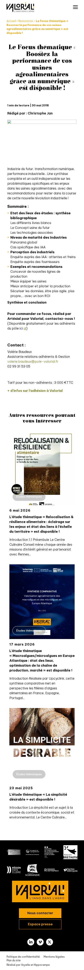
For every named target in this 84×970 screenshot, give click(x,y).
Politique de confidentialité (23, 956)
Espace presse (40, 924)
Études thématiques (29, 496)
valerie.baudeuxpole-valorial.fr (32, 361)
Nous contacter (40, 913)
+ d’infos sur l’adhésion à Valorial (35, 391)
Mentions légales (54, 956)
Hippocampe (42, 964)
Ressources (26, 21)
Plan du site (14, 960)
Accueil (11, 21)
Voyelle (25, 964)
